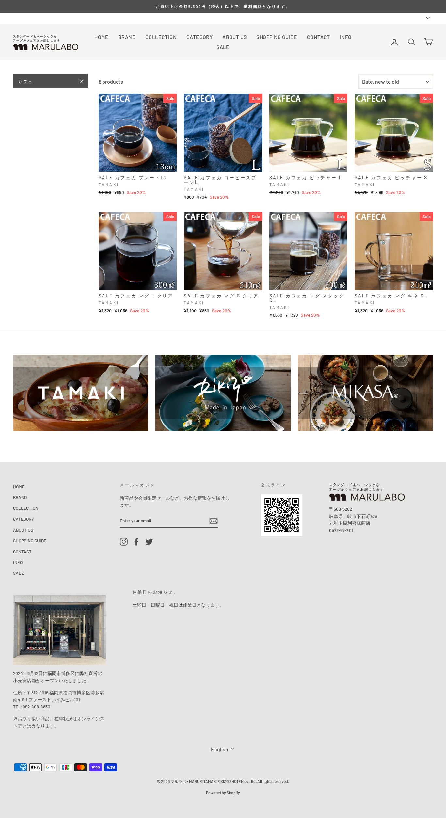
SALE (223, 47)
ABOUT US (234, 37)
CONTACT (318, 37)
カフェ (25, 81)
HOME (101, 37)
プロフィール (46, 18)
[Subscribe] (213, 520)
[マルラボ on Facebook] (136, 541)
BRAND (126, 37)
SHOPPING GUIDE (276, 37)
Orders (19, 18)
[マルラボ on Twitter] (149, 541)
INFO (346, 37)
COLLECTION (161, 37)
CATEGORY (199, 37)
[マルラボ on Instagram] (124, 541)
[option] (223, 6)
